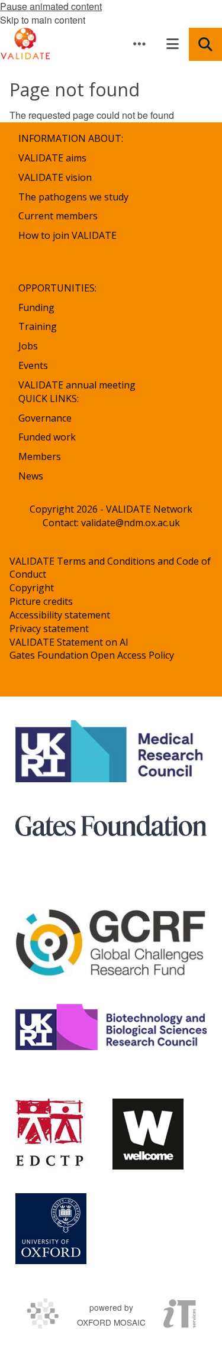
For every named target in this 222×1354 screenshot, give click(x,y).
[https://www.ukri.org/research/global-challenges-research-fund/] (111, 944)
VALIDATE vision (55, 177)
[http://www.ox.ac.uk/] (50, 1228)
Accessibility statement (59, 614)
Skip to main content (42, 20)
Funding (36, 307)
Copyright (31, 587)
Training (37, 326)
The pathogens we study (73, 196)
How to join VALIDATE (67, 235)
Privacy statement (49, 628)
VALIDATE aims (52, 157)
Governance (45, 418)
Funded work (47, 436)
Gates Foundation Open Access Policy (91, 655)
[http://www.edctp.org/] (52, 1134)
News (30, 475)
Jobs (28, 345)
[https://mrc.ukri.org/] (111, 751)
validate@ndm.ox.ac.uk (130, 522)
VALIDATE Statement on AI (68, 642)
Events (33, 365)
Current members (58, 215)
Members (39, 456)
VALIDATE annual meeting (77, 384)
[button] (139, 43)
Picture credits (41, 601)
